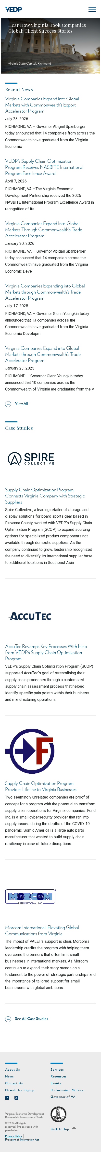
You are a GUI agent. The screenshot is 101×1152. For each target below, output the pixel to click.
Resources (58, 1076)
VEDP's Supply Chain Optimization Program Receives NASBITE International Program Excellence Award (44, 167)
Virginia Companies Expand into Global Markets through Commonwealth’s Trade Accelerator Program (43, 354)
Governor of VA (63, 1097)
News (9, 1076)
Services (56, 1069)
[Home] (13, 9)
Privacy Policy (13, 1135)
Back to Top (60, 1129)
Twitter (18, 1097)
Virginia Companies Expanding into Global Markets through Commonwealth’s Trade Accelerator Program (45, 292)
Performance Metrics (66, 1090)
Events (55, 1083)
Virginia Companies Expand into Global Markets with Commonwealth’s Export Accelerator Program (42, 105)
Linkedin (9, 1097)
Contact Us (14, 1083)
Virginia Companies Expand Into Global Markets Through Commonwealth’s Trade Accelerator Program (43, 229)
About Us (12, 1069)
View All (21, 404)
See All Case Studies (31, 1019)
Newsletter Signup (20, 1090)
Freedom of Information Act (22, 1139)
